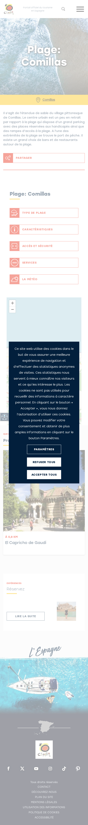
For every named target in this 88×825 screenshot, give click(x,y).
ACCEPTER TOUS (44, 474)
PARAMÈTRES (44, 449)
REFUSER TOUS (44, 462)
